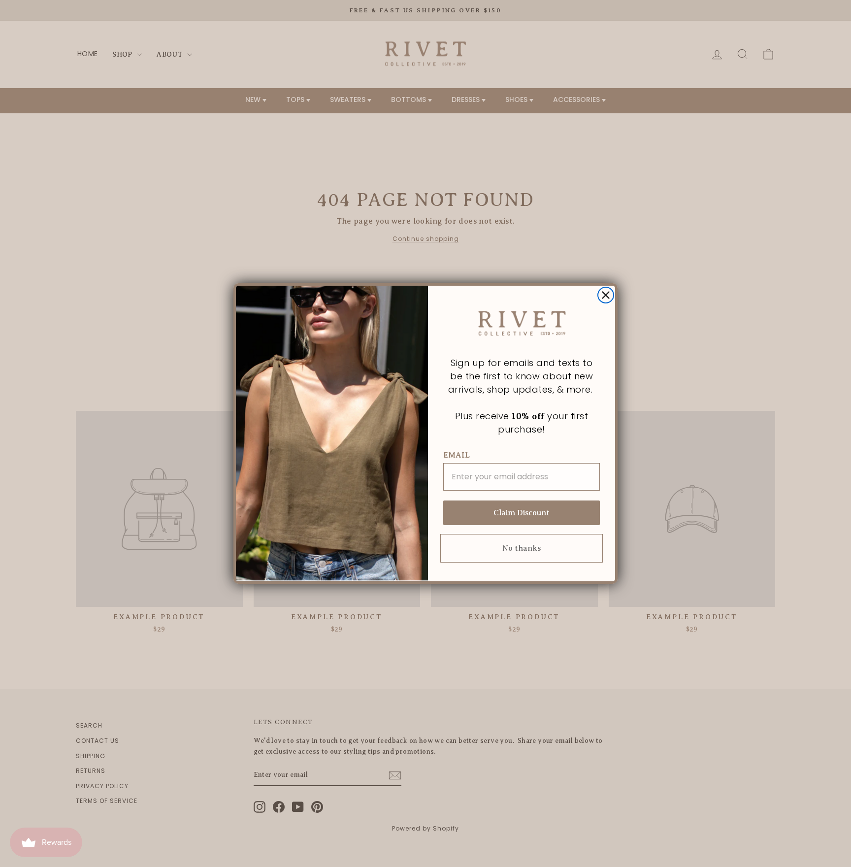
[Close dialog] (606, 295)
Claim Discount (521, 512)
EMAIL (456, 455)
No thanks (521, 548)
